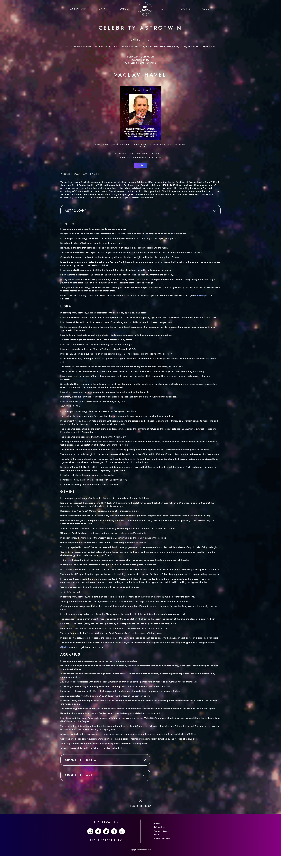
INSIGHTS (184, 8)
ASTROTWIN (78, 8)
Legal (156, 835)
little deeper (201, 295)
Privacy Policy (160, 827)
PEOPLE (123, 8)
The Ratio (66, 647)
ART (163, 8)
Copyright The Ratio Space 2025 (140, 849)
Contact (157, 823)
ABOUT (206, 8)
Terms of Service (161, 831)
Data (102, 8)
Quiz (140, 165)
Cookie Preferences (162, 838)
